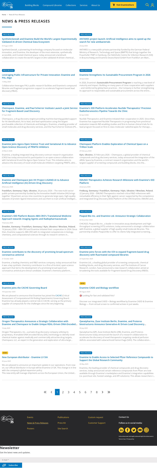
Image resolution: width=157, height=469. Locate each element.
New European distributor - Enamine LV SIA (25, 357)
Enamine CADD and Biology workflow (99, 287)
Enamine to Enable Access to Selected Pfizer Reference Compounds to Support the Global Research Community (116, 359)
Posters (30, 428)
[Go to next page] (102, 392)
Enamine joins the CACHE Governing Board (24, 287)
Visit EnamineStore (125, 5)
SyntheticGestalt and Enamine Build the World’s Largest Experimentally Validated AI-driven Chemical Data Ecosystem (39, 40)
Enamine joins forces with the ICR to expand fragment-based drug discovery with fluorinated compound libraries (114, 253)
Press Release (8, 34)
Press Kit (62, 423)
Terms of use (122, 439)
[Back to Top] (152, 464)
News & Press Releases (37, 423)
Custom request (95, 417)
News (82, 283)
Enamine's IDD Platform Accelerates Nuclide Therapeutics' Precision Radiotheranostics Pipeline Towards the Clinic (115, 109)
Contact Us (124, 417)
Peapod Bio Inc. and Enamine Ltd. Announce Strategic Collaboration (115, 215)
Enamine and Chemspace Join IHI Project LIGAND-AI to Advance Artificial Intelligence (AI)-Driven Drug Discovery (35, 181)
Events (30, 417)
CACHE (58, 295)
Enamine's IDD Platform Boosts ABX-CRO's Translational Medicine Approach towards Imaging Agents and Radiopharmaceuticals (36, 217)
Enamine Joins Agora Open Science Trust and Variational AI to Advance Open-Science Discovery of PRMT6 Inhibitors (39, 145)
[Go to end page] (109, 392)
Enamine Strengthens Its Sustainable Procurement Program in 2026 (114, 74)
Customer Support (96, 423)
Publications (63, 417)
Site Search (63, 428)
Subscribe (13, 465)
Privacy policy (130, 439)
